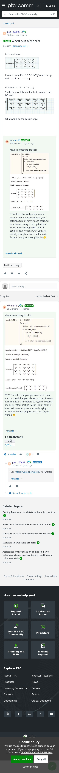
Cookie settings (34, 576)
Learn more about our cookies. (37, 752)
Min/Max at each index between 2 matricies (27, 533)
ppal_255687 (13, 31)
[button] (3, 6)
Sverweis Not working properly (19, 542)
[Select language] (38, 6)
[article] (29, 380)
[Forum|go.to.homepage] (18, 5)
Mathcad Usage (12, 265)
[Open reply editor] (29, 286)
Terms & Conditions (13, 576)
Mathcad (9, 23)
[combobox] (29, 14)
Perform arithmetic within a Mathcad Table (27, 524)
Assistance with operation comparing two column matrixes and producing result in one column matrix (27, 555)
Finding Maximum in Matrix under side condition (29, 512)
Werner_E (15, 140)
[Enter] (5, 14)
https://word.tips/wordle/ (27, 471)
